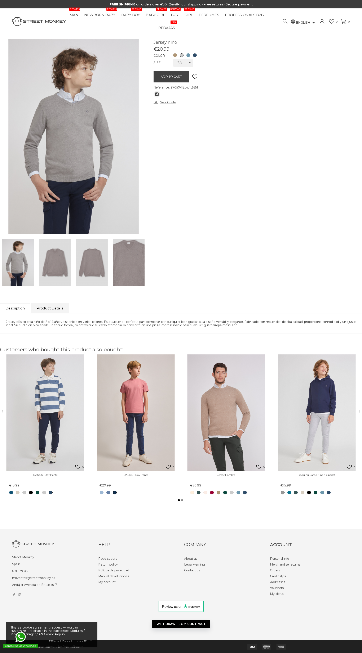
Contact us (192, 570)
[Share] (157, 94)
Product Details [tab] (50, 308)
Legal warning (194, 564)
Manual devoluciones (113, 576)
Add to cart (171, 77)
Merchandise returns (285, 564)
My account (107, 582)
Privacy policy (60, 640)
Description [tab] (15, 308)
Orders (275, 570)
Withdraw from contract (181, 624)
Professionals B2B (244, 15)
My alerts (276, 594)
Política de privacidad (113, 570)
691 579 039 (21, 571)
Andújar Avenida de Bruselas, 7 (34, 585)
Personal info (279, 559)
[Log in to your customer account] (322, 21)
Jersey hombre (226, 474)
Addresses (277, 582)
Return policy (108, 564)
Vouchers (277, 588)
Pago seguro (107, 559)
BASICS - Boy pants (45, 474)
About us (190, 559)
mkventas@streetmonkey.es (33, 578)
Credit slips (278, 576)
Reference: (162, 87)
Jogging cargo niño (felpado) (317, 474)
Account (281, 544)
